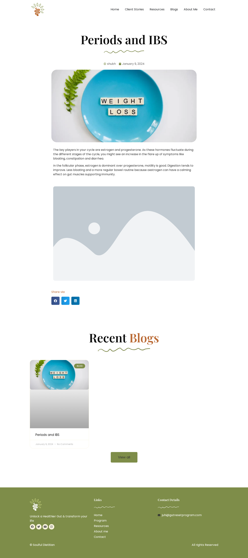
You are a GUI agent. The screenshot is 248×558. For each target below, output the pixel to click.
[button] (55, 301)
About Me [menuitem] (191, 9)
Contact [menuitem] (209, 9)
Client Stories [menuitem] (134, 9)
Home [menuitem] (115, 9)
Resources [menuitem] (157, 9)
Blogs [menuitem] (174, 9)
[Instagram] (51, 527)
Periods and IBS (47, 435)
